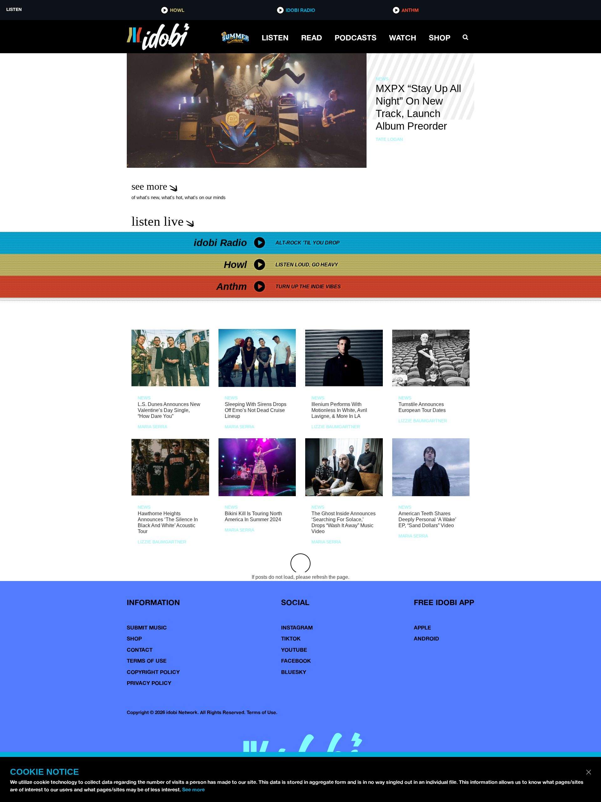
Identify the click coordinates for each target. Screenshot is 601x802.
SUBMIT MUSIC (147, 627)
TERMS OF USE (147, 660)
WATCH (402, 37)
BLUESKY (293, 672)
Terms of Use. (262, 712)
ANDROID (426, 638)
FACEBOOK (296, 660)
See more (193, 789)
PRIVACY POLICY (149, 683)
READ (311, 37)
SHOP (439, 37)
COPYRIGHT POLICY (153, 672)
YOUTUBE (294, 649)
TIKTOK (290, 638)
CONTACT (139, 649)
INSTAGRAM (297, 627)
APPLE (422, 627)
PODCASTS (356, 37)
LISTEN (275, 37)
